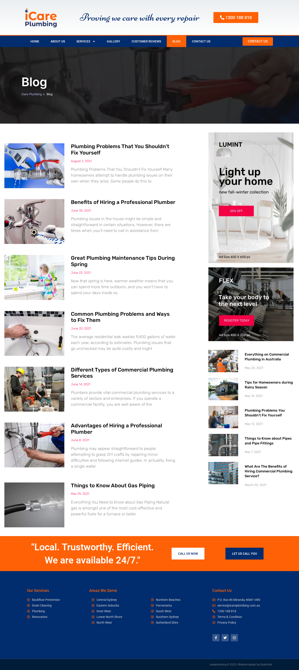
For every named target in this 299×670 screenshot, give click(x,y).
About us (58, 41)
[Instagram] (234, 637)
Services (83, 41)
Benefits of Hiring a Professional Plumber (123, 202)
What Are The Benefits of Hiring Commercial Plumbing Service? (268, 471)
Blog (176, 41)
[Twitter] (225, 637)
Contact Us (201, 41)
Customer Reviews (146, 41)
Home (34, 41)
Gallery (113, 41)
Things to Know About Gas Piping (113, 485)
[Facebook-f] (216, 637)
